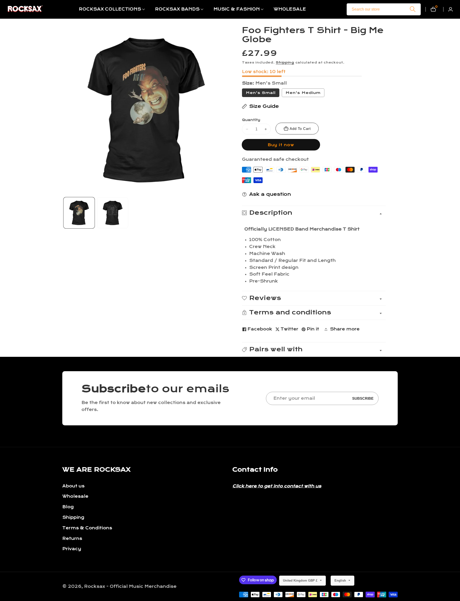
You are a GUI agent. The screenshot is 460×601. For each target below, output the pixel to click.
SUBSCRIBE (363, 398)
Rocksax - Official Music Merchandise (130, 587)
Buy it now (281, 145)
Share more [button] (345, 329)
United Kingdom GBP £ (300, 580)
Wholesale (75, 496)
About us (73, 486)
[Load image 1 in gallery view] (79, 212)
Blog (68, 506)
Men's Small (261, 93)
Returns (72, 538)
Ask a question (270, 194)
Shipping (285, 62)
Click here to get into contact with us (276, 486)
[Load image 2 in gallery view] (112, 212)
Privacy (71, 548)
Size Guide (264, 106)
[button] (110, 9)
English (340, 580)
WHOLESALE (290, 9)
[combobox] (384, 9)
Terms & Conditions (87, 528)
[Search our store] (412, 9)
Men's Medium (305, 93)
